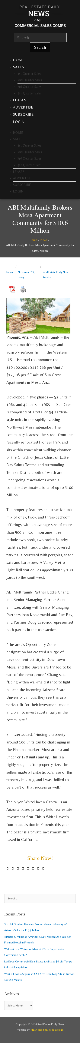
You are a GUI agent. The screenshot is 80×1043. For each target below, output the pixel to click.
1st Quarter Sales (29, 74)
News (9, 272)
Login (19, 121)
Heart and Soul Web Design (47, 1029)
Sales (18, 67)
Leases (19, 100)
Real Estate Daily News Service (56, 274)
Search (40, 47)
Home (19, 59)
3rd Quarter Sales (29, 87)
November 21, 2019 (26, 274)
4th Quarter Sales (29, 93)
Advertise (23, 107)
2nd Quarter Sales (29, 80)
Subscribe (23, 114)
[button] (7, 868)
